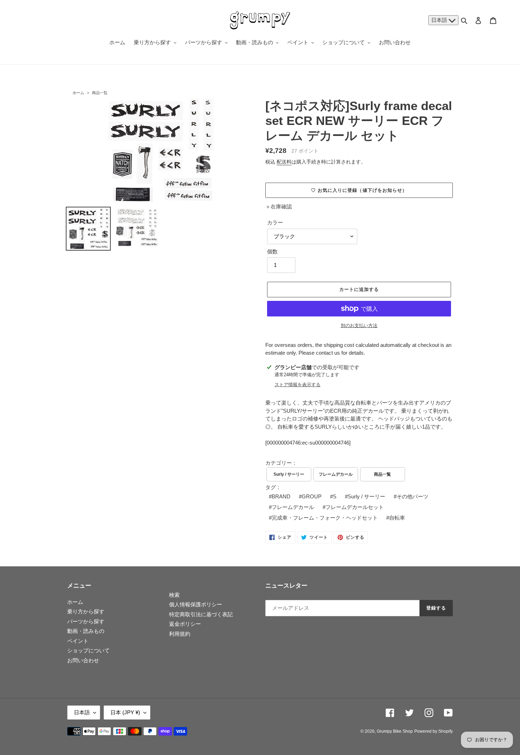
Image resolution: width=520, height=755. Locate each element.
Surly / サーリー (288, 474)
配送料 (284, 162)
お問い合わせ (83, 660)
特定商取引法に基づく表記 (201, 614)
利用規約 (179, 634)
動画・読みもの (85, 631)
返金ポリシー (185, 624)
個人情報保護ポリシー (195, 604)
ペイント (77, 641)
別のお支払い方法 (359, 325)
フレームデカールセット (354, 507)
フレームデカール (336, 474)
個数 (272, 251)
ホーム (78, 93)
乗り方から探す (85, 611)
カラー (275, 222)
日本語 (440, 20)
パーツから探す (85, 621)
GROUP (312, 496)
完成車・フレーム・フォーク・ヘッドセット (325, 518)
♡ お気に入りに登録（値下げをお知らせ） (359, 190)
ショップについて (88, 650)
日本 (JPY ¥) (125, 712)
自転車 (397, 518)
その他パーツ (412, 496)
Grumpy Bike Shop (395, 731)
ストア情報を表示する (297, 384)
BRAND (281, 496)
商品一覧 (100, 93)
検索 (174, 595)
